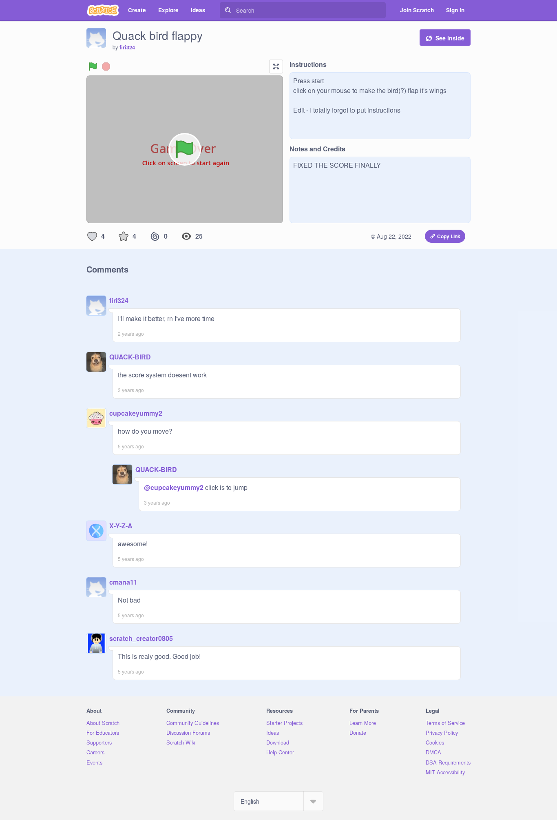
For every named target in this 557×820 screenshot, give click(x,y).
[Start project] (92, 66)
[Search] (228, 10)
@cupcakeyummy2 (173, 487)
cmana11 (123, 582)
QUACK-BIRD (130, 356)
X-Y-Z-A (121, 525)
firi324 (127, 47)
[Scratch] (102, 10)
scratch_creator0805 (141, 638)
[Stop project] (106, 66)
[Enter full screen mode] (276, 66)
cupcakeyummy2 (135, 413)
